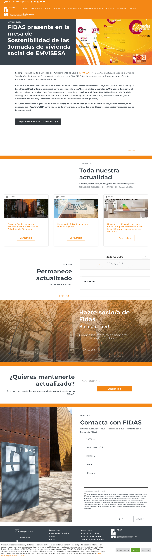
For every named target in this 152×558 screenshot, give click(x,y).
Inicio (25, 8)
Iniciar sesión (28, 14)
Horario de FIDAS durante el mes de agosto (76, 220)
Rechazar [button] (145, 550)
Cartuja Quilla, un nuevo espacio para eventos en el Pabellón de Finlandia (26, 220)
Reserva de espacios (92, 8)
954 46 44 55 (25, 537)
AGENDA (64, 296)
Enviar (139, 519)
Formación (58, 8)
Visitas (52, 536)
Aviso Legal (86, 530)
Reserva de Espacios (59, 533)
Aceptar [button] (136, 550)
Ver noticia (26, 237)
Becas (52, 539)
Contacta (88, 349)
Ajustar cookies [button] (123, 550)
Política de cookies (90, 533)
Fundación (35, 8)
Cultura (109, 8)
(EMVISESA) (84, 73)
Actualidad (121, 8)
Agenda (48, 8)
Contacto (133, 8)
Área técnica (73, 8)
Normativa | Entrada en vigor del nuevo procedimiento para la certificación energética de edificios (126, 220)
